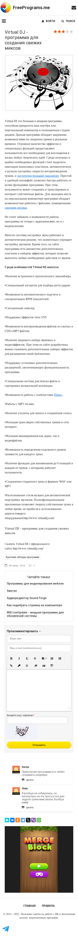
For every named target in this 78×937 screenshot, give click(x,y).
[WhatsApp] (39, 820)
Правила (48, 905)
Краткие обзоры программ (22, 557)
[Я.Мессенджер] (7, 820)
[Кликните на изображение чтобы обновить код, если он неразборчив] (22, 738)
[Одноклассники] (17, 820)
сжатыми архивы (16, 208)
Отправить (39, 744)
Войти (50, 21)
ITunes (58, 395)
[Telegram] (23, 820)
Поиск (70, 21)
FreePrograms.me (31, 7)
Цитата (30, 780)
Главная (29, 905)
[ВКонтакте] (12, 820)
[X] (28, 820)
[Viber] (33, 820)
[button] (11, 658)
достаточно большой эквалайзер (38, 176)
